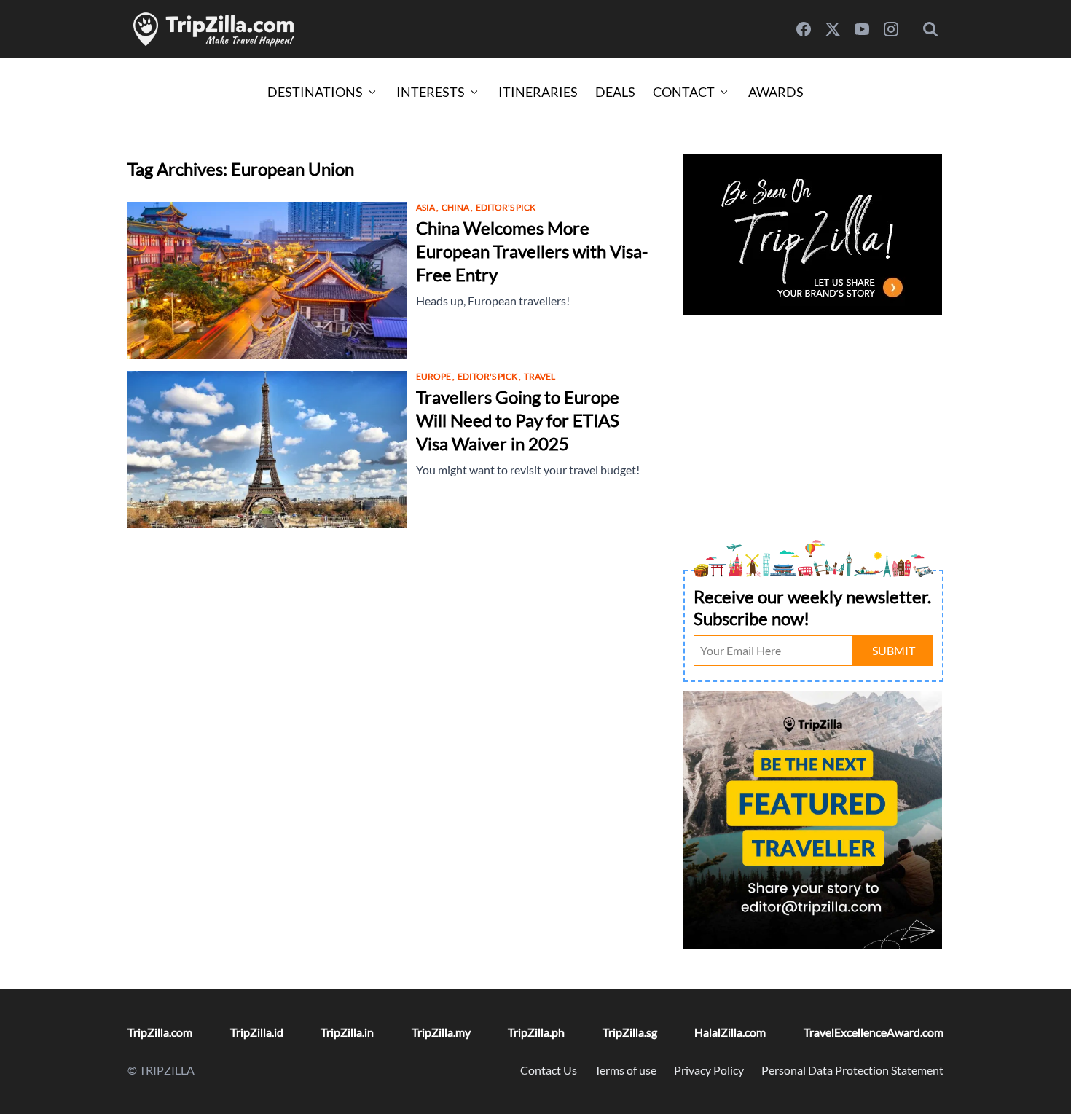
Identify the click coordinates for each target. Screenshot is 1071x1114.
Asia (427, 207)
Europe (435, 376)
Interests (430, 92)
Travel (539, 376)
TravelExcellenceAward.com (874, 1032)
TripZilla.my (441, 1032)
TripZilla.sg (630, 1032)
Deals (615, 92)
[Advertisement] (813, 421)
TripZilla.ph (536, 1032)
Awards (776, 92)
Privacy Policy (709, 1070)
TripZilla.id (256, 1032)
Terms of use (625, 1070)
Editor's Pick (506, 207)
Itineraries (538, 92)
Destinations (315, 92)
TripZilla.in (347, 1032)
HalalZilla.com (730, 1032)
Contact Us (548, 1070)
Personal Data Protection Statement (852, 1070)
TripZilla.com (160, 1032)
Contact (684, 92)
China (457, 207)
